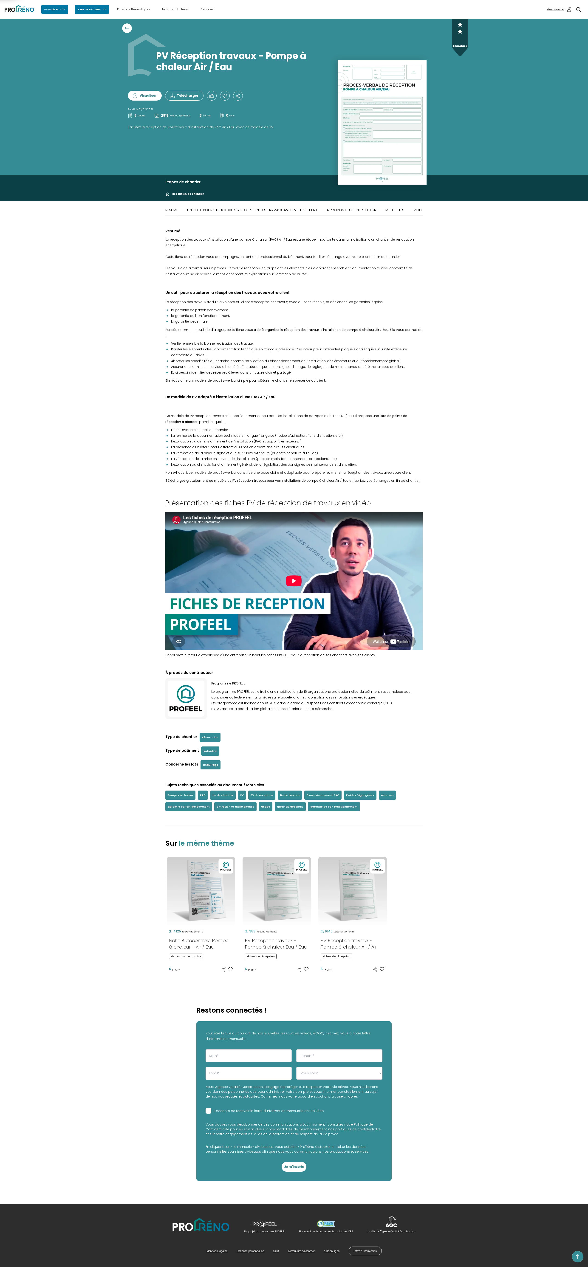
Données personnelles (250, 1251)
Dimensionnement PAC (323, 795)
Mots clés (394, 210)
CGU (276, 1251)
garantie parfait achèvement (189, 806)
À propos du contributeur (351, 210)
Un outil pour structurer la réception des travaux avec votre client (252, 210)
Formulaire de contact (301, 1251)
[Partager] (238, 96)
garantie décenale (290, 806)
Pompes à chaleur (180, 795)
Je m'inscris (294, 1166)
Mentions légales (217, 1251)
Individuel (210, 751)
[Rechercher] (578, 9)
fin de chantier (222, 795)
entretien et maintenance (235, 806)
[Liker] (212, 96)
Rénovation (210, 737)
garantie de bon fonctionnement (334, 806)
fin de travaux (290, 795)
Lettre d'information (365, 1251)
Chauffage (210, 765)
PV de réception (262, 795)
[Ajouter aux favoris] (230, 969)
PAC (203, 795)
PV (242, 795)
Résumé (171, 210)
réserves (387, 795)
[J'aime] (225, 96)
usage (265, 806)
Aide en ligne (331, 1251)
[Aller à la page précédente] (127, 28)
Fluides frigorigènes (360, 795)
